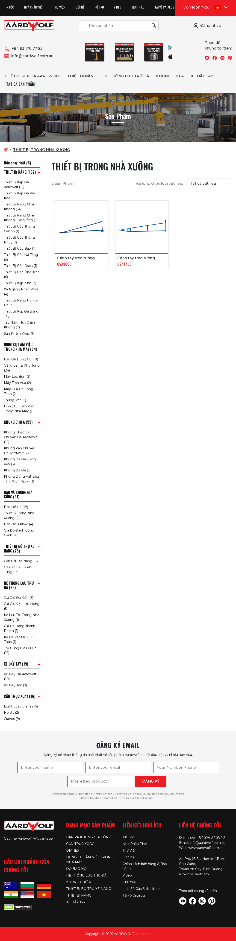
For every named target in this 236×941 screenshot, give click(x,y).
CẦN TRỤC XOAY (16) (19, 696)
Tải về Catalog (164, 7)
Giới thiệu (138, 7)
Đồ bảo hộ (76, 869)
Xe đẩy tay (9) (15, 685)
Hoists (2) (11, 712)
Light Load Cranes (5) (21, 706)
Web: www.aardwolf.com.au (201, 848)
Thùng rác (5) (15, 400)
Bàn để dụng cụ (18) (21, 359)
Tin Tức (9, 7)
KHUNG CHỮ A (170, 76)
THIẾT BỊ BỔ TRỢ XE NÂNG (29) (19, 548)
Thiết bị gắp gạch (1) (20, 266)
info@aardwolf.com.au (32, 56)
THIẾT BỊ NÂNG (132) (20, 172)
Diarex (72, 850)
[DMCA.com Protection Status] (18, 906)
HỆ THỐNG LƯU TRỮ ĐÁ (126, 76)
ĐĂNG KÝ (150, 781)
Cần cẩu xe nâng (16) (21, 561)
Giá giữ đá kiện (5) (18, 598)
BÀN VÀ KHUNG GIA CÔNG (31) (18, 494)
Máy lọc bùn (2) (17, 376)
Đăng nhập (210, 25)
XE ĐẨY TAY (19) (16, 664)
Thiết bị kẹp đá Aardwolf (32, 76)
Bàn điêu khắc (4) (18, 524)
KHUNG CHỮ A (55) (18, 422)
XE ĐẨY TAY (202, 76)
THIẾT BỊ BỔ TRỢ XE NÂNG (88, 889)
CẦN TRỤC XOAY (80, 844)
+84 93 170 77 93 (27, 48)
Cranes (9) (12, 719)
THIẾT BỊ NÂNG (81, 76)
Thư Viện (59, 7)
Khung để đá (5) (17, 470)
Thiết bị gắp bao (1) (19, 248)
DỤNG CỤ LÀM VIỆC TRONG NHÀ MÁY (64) (20, 346)
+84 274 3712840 (211, 837)
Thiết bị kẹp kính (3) (20, 283)
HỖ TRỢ (99, 7)
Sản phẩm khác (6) (19, 333)
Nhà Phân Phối (33, 7)
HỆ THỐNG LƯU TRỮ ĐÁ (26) (19, 585)
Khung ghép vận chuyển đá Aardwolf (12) (20, 437)
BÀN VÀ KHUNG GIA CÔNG (88, 837)
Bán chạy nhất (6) (17, 163)
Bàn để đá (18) (16, 507)
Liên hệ (79, 7)
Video (117, 7)
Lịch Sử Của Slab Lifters (141, 889)
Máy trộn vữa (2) (17, 383)
